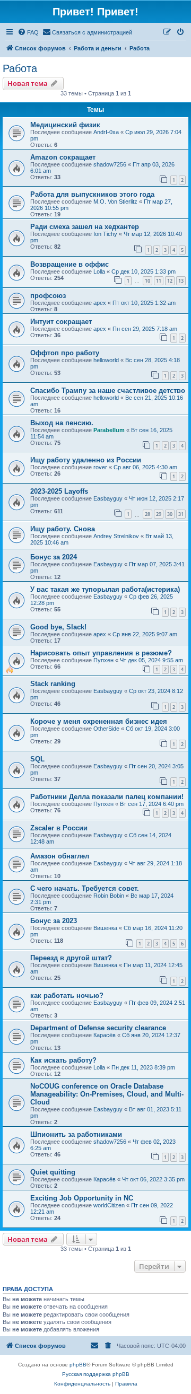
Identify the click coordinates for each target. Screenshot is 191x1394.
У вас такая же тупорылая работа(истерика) (105, 589)
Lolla (99, 271)
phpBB (78, 1364)
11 (158, 280)
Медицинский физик (65, 125)
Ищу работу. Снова (62, 529)
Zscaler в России (59, 828)
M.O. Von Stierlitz (115, 201)
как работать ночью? (66, 996)
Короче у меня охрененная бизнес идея (98, 721)
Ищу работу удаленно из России (85, 460)
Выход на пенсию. (61, 423)
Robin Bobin (108, 895)
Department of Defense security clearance (98, 1028)
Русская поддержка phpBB (95, 1374)
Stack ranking (52, 684)
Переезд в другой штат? (71, 958)
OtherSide (106, 728)
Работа (20, 68)
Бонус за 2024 (53, 557)
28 (147, 514)
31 (181, 514)
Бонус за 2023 (53, 921)
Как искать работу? (63, 1060)
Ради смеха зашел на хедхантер (84, 227)
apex (99, 303)
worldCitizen (109, 1205)
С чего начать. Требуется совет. (84, 888)
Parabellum (109, 430)
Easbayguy (108, 498)
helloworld (106, 360)
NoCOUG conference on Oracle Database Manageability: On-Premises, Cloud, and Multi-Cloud (107, 1094)
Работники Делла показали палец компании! (107, 797)
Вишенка (105, 928)
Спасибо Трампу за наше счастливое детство (107, 390)
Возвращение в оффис (69, 264)
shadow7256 (109, 164)
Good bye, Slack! (58, 627)
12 (169, 280)
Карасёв (104, 1035)
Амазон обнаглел (59, 856)
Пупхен (103, 660)
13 (181, 280)
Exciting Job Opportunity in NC (81, 1198)
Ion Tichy (105, 234)
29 (158, 514)
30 (169, 514)
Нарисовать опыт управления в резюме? (101, 653)
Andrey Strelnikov (116, 536)
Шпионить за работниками (76, 1134)
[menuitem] (28, 32)
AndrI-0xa (106, 132)
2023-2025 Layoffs (59, 491)
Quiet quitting (52, 1172)
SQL (37, 759)
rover (100, 467)
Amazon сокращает (63, 157)
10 (147, 280)
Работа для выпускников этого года (92, 194)
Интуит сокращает (61, 322)
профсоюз (48, 296)
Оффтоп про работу (64, 353)
